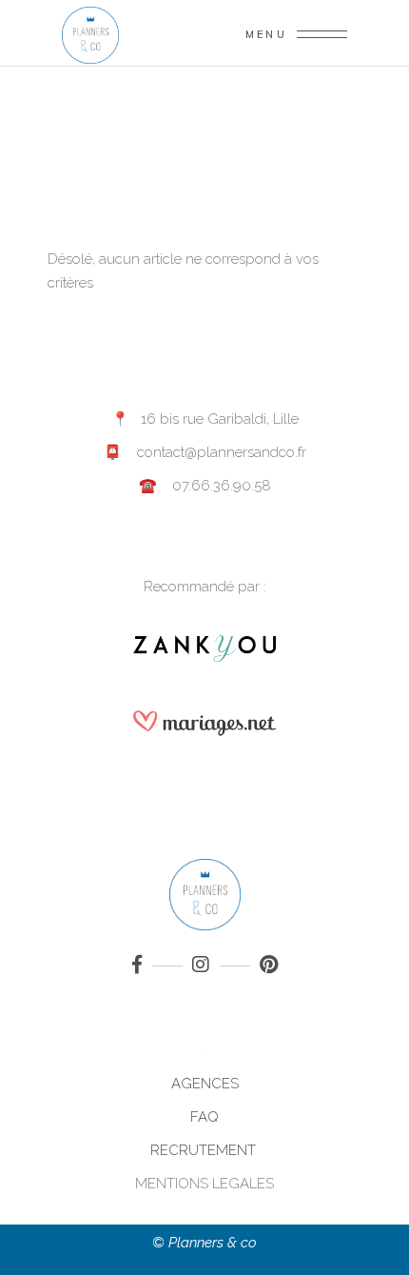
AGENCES (205, 1083)
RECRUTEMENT (205, 1150)
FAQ (204, 1117)
